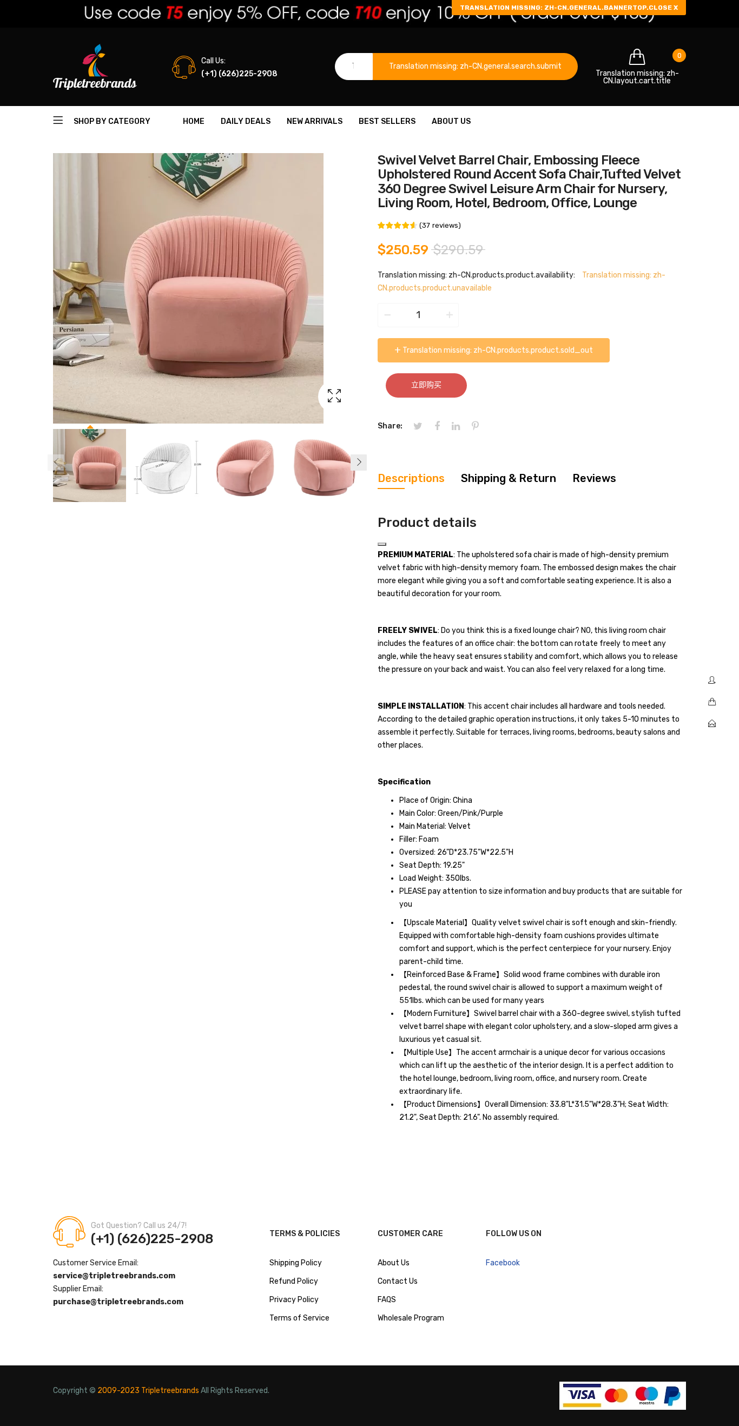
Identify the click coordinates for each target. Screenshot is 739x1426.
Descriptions (411, 478)
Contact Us (398, 1281)
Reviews (594, 478)
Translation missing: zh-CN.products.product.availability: (476, 275)
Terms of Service (299, 1318)
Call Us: (213, 60)
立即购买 (426, 384)
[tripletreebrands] (95, 67)
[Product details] (382, 544)
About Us (394, 1262)
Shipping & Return (508, 478)
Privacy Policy (294, 1299)
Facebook (503, 1262)
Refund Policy (293, 1281)
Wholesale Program (411, 1318)
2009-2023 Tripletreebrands (148, 1390)
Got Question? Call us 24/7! (139, 1225)
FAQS (387, 1299)
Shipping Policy (295, 1262)
